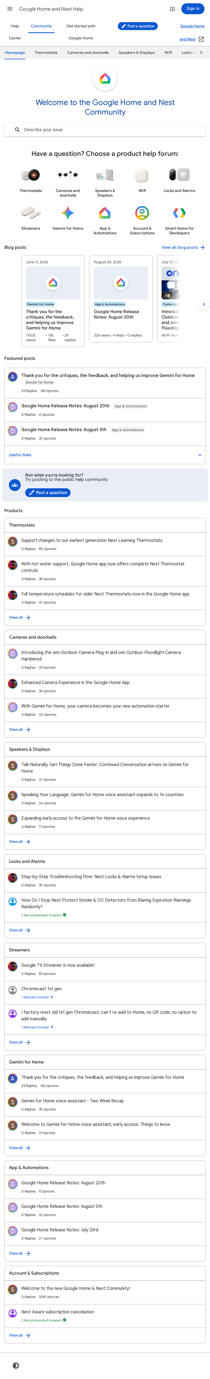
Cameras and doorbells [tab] (88, 52)
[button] (9, 8)
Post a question (140, 26)
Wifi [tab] (168, 52)
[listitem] (53, 301)
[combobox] (105, 129)
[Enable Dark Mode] (15, 1365)
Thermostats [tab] (46, 52)
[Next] (199, 52)
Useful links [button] (20, 454)
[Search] (17, 129)
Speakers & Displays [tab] (137, 52)
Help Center (15, 32)
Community (41, 26)
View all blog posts (180, 247)
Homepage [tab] (15, 52)
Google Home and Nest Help (51, 9)
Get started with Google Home (80, 32)
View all (15, 617)
